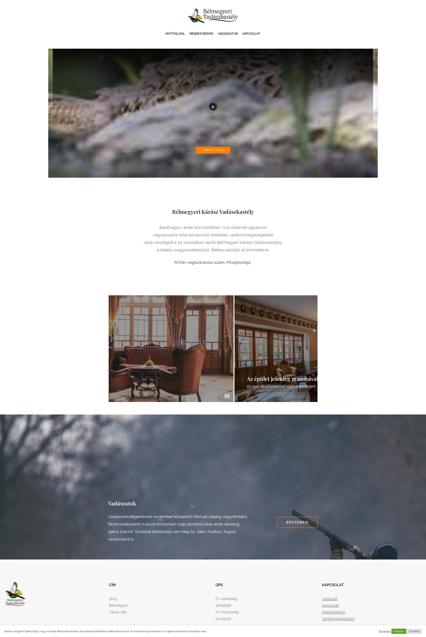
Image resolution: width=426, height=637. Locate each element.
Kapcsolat (251, 33)
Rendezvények (201, 33)
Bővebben (385, 631)
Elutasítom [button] (414, 631)
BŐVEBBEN (297, 522)
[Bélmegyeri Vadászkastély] (213, 16)
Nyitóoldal (175, 33)
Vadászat (329, 598)
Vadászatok (228, 33)
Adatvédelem (333, 612)
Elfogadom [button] (398, 631)
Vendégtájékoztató (338, 618)
